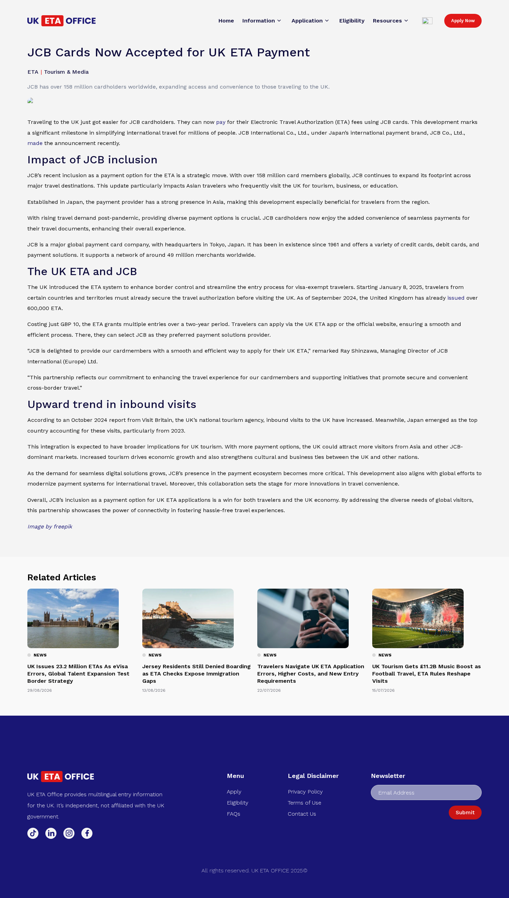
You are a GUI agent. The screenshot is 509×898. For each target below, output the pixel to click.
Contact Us (302, 813)
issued (456, 297)
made (35, 143)
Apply (234, 791)
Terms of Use (304, 802)
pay (220, 122)
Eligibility (237, 802)
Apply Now (463, 20)
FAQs (233, 813)
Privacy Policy (305, 791)
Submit (465, 812)
